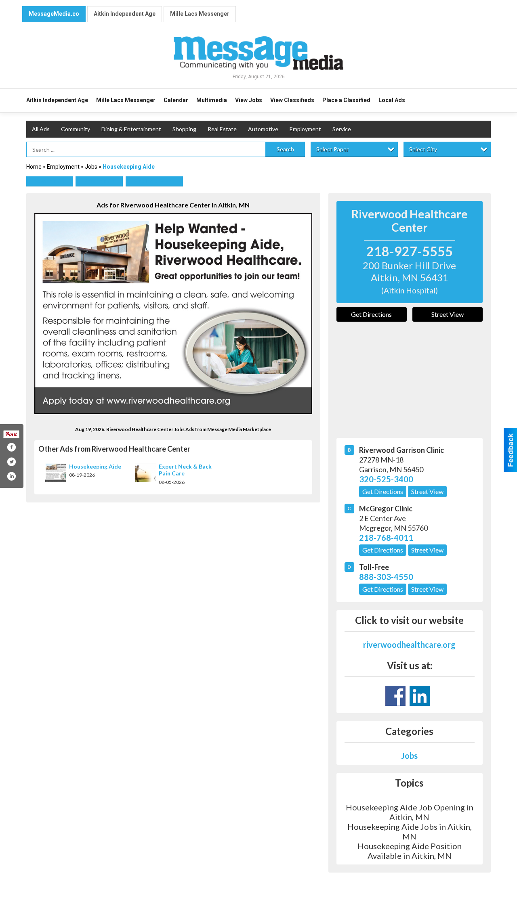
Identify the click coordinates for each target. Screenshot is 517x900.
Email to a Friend (154, 181)
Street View (447, 314)
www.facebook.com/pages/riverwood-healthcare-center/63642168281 (395, 696)
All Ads (41, 129)
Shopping (184, 129)
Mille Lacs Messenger (199, 13)
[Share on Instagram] (11, 476)
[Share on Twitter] (11, 461)
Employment (305, 129)
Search (285, 149)
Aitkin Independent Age (125, 13)
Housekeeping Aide (95, 466)
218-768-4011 (386, 537)
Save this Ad (49, 181)
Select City (423, 149)
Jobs (91, 166)
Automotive (263, 129)
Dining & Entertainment (131, 129)
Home (34, 166)
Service (341, 129)
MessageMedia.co (54, 13)
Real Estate (222, 129)
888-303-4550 (386, 577)
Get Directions (371, 314)
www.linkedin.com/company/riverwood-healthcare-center (420, 696)
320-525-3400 (386, 479)
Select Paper (332, 149)
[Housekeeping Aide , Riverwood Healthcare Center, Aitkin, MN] (173, 313)
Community (75, 129)
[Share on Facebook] (11, 447)
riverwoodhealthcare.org (409, 644)
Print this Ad (99, 181)
